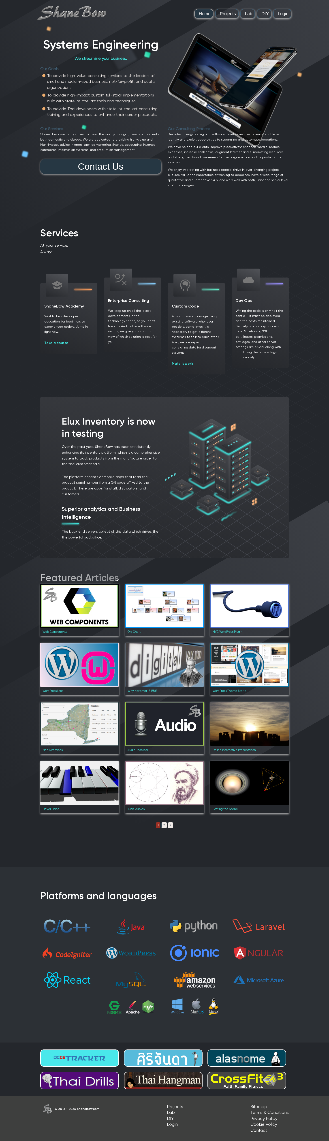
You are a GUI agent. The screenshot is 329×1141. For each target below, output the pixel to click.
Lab (248, 13)
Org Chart (134, 631)
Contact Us (101, 166)
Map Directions (53, 750)
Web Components (55, 631)
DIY (265, 13)
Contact (258, 1130)
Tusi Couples (136, 809)
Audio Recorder (138, 750)
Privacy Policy (263, 1118)
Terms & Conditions (269, 1112)
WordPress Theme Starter (230, 690)
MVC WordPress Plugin (227, 631)
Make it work (182, 363)
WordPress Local (53, 690)
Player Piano (51, 809)
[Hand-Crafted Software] (71, 13)
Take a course (56, 343)
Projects (228, 13)
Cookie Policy (263, 1124)
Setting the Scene (225, 809)
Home (205, 13)
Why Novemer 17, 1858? (142, 690)
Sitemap (258, 1106)
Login (283, 13)
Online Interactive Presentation (234, 750)
